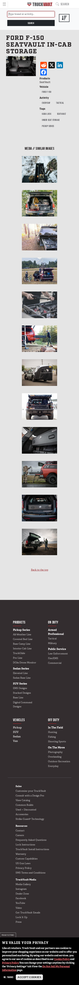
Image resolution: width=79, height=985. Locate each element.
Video (19, 908)
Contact (20, 830)
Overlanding (54, 756)
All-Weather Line (22, 634)
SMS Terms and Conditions (30, 872)
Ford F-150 (46, 92)
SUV (16, 732)
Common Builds (24, 805)
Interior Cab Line (22, 648)
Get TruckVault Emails (28, 912)
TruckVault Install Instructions (32, 849)
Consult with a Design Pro (30, 795)
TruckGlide (19, 653)
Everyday (46, 103)
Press (18, 922)
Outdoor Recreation (59, 761)
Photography (55, 752)
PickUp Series (48, 126)
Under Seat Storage (51, 120)
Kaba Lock (46, 113)
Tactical (60, 103)
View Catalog (23, 800)
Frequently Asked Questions (31, 840)
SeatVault (61, 113)
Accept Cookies (29, 977)
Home (40, 4)
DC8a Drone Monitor (24, 662)
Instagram (21, 889)
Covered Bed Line (22, 639)
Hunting (52, 732)
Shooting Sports (57, 741)
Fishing (52, 736)
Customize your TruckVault (31, 791)
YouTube (20, 903)
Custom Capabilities (26, 858)
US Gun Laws (23, 863)
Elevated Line (20, 673)
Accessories (22, 814)
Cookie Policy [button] (62, 959)
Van (15, 741)
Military (52, 643)
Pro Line (17, 658)
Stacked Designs (22, 693)
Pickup (17, 727)
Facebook (21, 898)
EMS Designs (20, 688)
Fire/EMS (53, 658)
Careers (20, 835)
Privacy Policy (10, 962)
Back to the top (39, 569)
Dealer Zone (22, 893)
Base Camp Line (21, 643)
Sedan (17, 736)
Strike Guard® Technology (30, 819)
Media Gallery (23, 884)
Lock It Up (21, 917)
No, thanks (8, 977)
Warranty (21, 854)
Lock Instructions (25, 844)
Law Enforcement (58, 653)
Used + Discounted (26, 809)
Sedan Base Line (22, 677)
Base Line (18, 697)
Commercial (54, 663)
